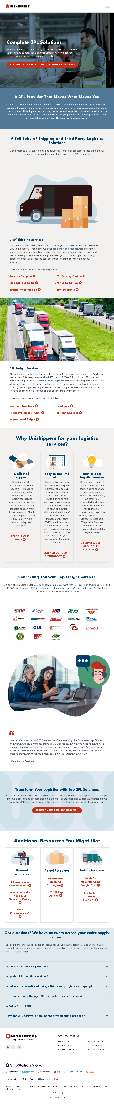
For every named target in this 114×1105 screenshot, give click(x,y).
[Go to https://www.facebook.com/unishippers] (13, 1047)
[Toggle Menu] (107, 6)
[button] (57, 966)
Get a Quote (63, 1041)
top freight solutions (59, 380)
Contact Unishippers (96, 1045)
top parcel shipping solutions (69, 248)
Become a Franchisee (67, 1049)
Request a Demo (65, 1045)
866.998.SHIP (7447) (96, 1041)
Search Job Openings (97, 1049)
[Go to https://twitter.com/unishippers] (19, 1047)
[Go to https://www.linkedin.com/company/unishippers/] (8, 1047)
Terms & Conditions (57, 1097)
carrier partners (71, 591)
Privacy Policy (57, 1092)
